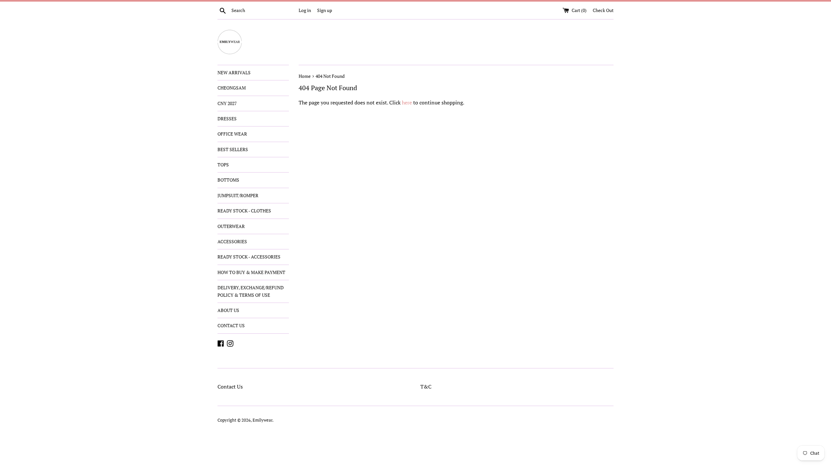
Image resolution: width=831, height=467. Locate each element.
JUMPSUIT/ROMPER (237, 195)
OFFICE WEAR (232, 134)
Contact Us (230, 386)
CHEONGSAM (231, 88)
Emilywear (262, 420)
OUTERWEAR (231, 226)
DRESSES (227, 118)
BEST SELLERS (232, 149)
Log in (305, 10)
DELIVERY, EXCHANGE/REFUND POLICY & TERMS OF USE (250, 291)
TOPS (223, 165)
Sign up (324, 10)
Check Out (603, 10)
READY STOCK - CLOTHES (244, 211)
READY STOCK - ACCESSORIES (248, 257)
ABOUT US (228, 310)
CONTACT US (231, 325)
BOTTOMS (228, 180)
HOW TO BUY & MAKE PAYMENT (251, 272)
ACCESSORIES (232, 241)
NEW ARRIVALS (234, 72)
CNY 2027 (227, 103)
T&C (425, 386)
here (407, 102)
